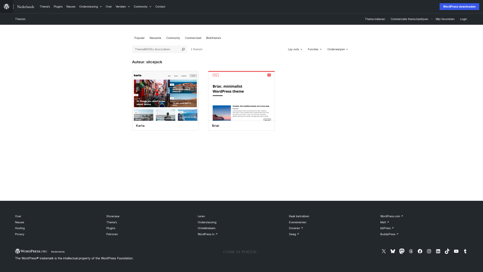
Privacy (19, 234)
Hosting (20, 228)
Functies (313, 49)
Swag (294, 234)
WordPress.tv (208, 234)
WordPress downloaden (459, 6)
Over (18, 216)
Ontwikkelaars (206, 228)
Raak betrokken (299, 216)
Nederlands (58, 251)
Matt (384, 222)
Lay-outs (293, 49)
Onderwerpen (336, 49)
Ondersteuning (207, 222)
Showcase (112, 216)
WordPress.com (391, 216)
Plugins (110, 228)
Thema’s (20, 19)
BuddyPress (389, 234)
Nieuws (19, 222)
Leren (201, 216)
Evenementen (297, 222)
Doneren (296, 228)
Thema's (111, 222)
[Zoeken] (183, 49)
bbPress (387, 228)
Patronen (112, 234)
